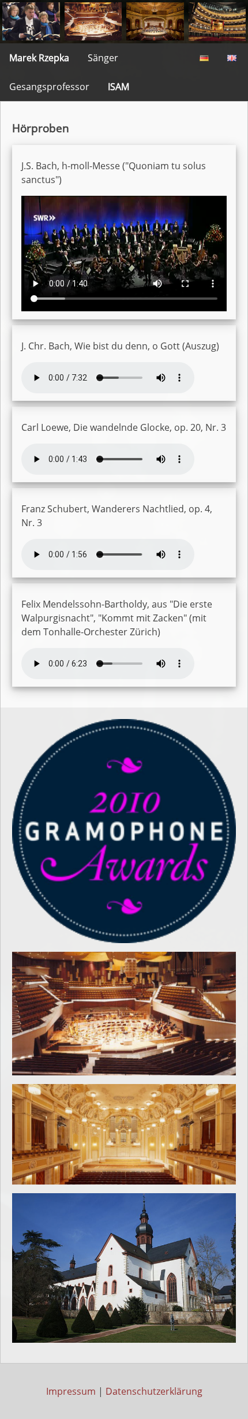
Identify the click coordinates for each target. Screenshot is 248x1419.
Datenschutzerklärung (154, 1391)
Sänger (103, 57)
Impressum (71, 1391)
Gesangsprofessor (49, 86)
